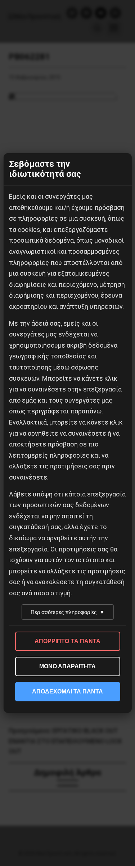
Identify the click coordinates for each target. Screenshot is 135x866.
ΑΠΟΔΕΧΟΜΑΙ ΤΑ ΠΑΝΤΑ (67, 691)
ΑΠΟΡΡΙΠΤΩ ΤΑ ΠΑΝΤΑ (67, 641)
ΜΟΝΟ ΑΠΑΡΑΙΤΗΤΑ (67, 666)
